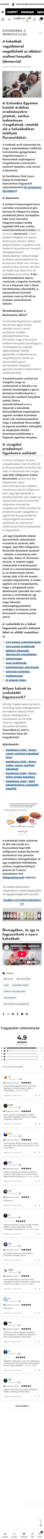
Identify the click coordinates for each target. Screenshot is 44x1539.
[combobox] (40, 1066)
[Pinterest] (13, 1014)
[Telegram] (22, 1014)
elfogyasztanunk (13, 877)
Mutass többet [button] (21, 1091)
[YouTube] (27, 1481)
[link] (14, 1535)
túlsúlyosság (14, 658)
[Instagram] (12, 1481)
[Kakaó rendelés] (22, 914)
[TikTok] (20, 1481)
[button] (19, 1048)
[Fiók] (34, 19)
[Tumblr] (17, 1014)
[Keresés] (9, 19)
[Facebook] (3, 1014)
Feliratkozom (33, 1503)
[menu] (2, 19)
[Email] (27, 1014)
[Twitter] (8, 1014)
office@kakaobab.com (17, 1453)
